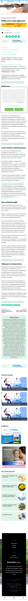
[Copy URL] (18, 36)
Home (2, 6)
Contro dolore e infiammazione (10, 49)
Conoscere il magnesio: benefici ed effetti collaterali (9, 505)
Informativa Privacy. (20, 102)
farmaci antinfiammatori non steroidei (11, 64)
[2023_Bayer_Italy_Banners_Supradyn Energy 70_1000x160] (14, 25)
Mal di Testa (16, 305)
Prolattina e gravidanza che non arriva (13, 389)
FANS (18, 66)
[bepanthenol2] (14, 457)
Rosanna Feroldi (9, 32)
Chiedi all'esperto (7, 386)
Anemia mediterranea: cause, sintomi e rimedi (21, 311)
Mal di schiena (9, 305)
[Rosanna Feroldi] (3, 33)
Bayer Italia (14, 555)
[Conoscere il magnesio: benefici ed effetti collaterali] (22, 506)
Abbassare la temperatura (9, 54)
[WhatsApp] (12, 36)
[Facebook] (6, 36)
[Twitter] (9, 36)
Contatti (14, 547)
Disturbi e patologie (8, 6)
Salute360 (18, 585)
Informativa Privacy (14, 544)
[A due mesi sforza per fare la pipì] (14, 398)
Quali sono (5, 47)
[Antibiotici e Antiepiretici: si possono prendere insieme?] (22, 497)
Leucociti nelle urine (7, 514)
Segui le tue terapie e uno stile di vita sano (12, 82)
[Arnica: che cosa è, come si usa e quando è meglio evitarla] (22, 487)
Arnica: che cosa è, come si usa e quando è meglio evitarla (9, 486)
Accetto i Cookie (19, 109)
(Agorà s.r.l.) (14, 586)
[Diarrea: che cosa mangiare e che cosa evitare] (22, 477)
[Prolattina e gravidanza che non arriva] (14, 383)
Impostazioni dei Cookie (13, 105)
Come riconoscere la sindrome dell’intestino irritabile (6, 311)
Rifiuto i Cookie (9, 109)
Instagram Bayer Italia (14, 557)
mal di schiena (20, 152)
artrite (13, 163)
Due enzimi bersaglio (8, 52)
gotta (19, 163)
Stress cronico (6, 418)
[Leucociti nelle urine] (22, 516)
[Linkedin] (15, 36)
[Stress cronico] (14, 413)
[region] (14, 100)
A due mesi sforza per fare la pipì (11, 404)
